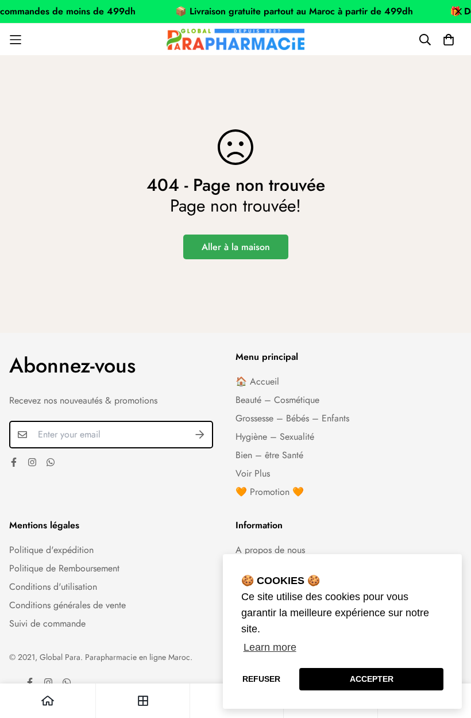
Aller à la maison (236, 247)
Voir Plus (252, 473)
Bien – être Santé (269, 455)
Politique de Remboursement (64, 568)
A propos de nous (270, 549)
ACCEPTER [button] (371, 679)
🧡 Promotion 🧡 (269, 491)
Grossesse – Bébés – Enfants (292, 418)
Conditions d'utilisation (53, 586)
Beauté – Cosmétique (277, 399)
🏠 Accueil (257, 381)
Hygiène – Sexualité (274, 436)
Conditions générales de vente (67, 605)
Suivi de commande (47, 623)
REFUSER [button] (261, 679)
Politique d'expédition (51, 549)
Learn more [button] (270, 647)
